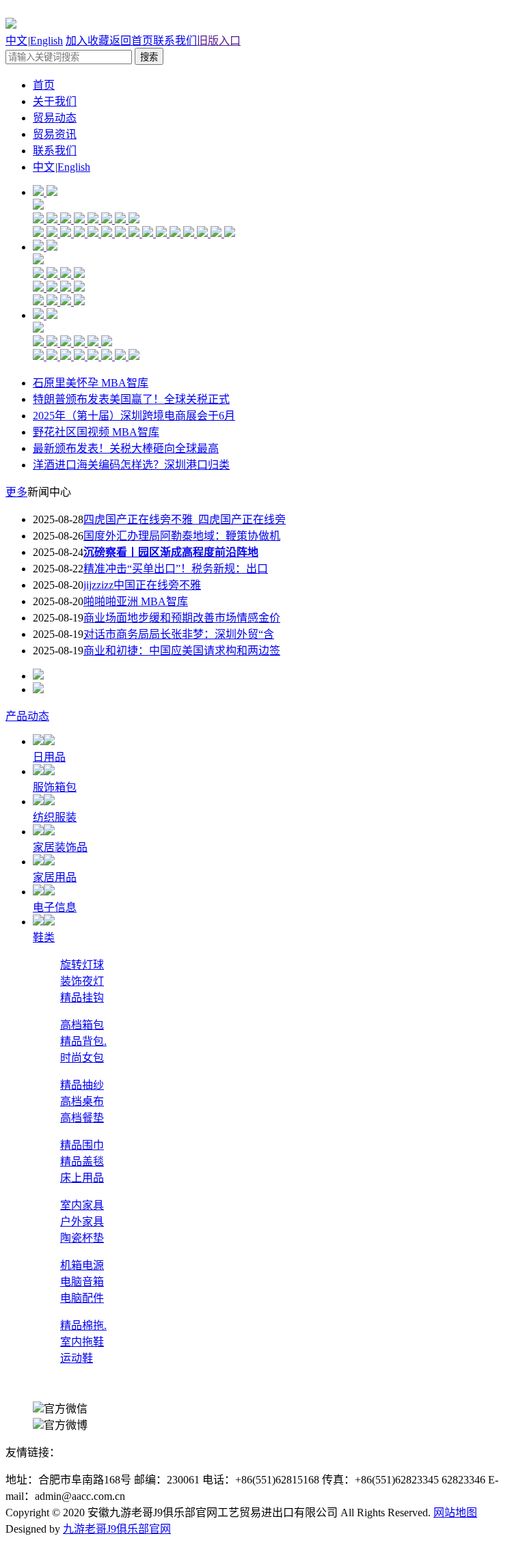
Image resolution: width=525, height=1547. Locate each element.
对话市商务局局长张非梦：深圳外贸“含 (178, 634)
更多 (16, 492)
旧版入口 (219, 40)
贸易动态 (55, 118)
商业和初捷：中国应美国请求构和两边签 (181, 650)
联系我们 (175, 40)
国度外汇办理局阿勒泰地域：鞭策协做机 (181, 536)
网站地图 (455, 1512)
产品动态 (27, 716)
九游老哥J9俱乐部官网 (117, 1529)
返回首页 (131, 40)
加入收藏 (87, 40)
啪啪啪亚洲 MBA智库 (135, 601)
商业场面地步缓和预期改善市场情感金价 (181, 618)
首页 (44, 85)
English (46, 40)
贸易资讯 (55, 134)
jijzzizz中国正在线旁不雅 (142, 585)
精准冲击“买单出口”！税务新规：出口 (175, 568)
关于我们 (55, 101)
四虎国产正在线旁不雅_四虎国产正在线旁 (184, 519)
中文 (16, 40)
